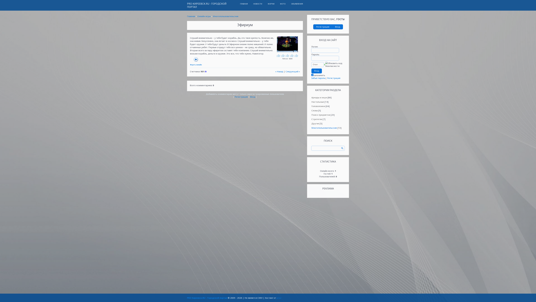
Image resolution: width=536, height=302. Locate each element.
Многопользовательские (225, 16)
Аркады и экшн (319, 97)
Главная (191, 16)
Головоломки (318, 106)
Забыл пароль (318, 78)
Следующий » (293, 71)
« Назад (279, 71)
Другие (315, 123)
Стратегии (316, 119)
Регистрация (241, 96)
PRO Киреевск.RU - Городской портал (206, 5)
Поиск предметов (320, 114)
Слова (314, 110)
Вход (252, 96)
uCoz (279, 297)
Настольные (317, 101)
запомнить (319, 75)
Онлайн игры (204, 16)
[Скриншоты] (287, 44)
